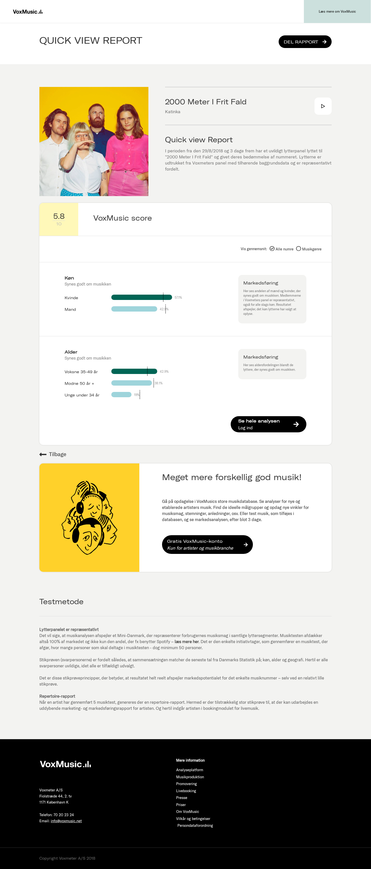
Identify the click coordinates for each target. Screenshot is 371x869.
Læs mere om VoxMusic (337, 11)
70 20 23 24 (64, 814)
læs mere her (187, 641)
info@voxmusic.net (66, 820)
